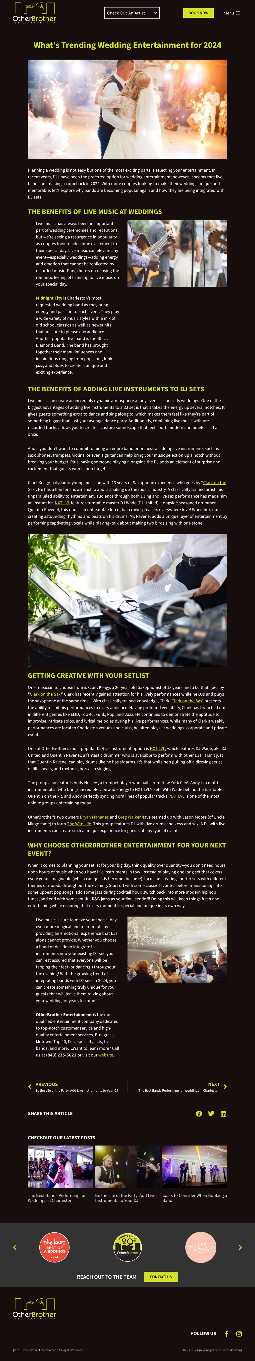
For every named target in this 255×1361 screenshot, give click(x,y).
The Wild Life (79, 824)
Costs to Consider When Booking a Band (194, 1198)
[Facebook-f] (227, 1334)
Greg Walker (129, 817)
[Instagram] (239, 1334)
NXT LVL (62, 503)
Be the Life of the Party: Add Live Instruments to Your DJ (125, 1198)
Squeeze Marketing (230, 1350)
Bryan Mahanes (94, 817)
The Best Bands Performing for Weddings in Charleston (57, 1198)
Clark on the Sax (45, 694)
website (105, 1055)
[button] (198, 1113)
